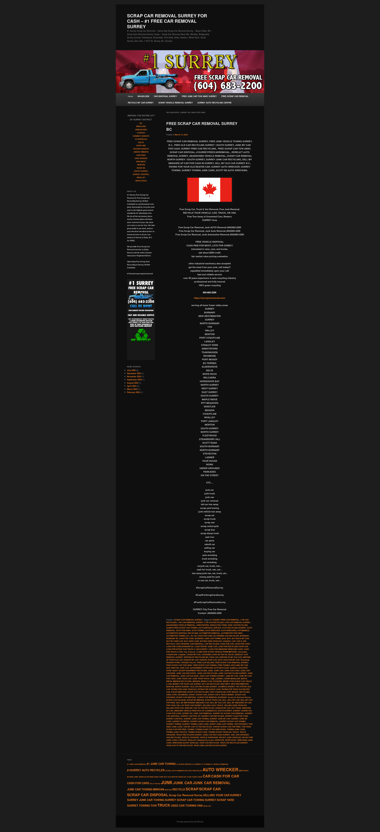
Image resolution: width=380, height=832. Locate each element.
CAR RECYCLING (211, 643)
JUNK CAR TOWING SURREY (212, 676)
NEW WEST (225, 684)
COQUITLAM (171, 654)
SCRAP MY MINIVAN (195, 700)
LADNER (219, 678)
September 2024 (134, 379)
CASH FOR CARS (242, 643)
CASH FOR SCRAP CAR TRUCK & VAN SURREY (187, 649)
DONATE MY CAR (191, 659)
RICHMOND (183, 694)
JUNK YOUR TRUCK (201, 678)
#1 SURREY (196, 764)
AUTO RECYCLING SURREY (234, 627)
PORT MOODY (232, 692)
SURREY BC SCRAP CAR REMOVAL (228, 713)
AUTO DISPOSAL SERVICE (209, 627)
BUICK (246, 770)
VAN (233, 734)
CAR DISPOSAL (197, 643)
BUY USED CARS (191, 641)
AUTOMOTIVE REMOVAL (209, 633)
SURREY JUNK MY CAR (220, 718)
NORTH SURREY (182, 686)
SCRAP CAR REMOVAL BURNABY (212, 697)
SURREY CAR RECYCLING (212, 716)
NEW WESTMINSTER (240, 684)
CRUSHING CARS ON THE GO (214, 654)
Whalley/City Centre (205, 740)
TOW (154, 805)
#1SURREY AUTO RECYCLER (146, 770)
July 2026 (131, 370)
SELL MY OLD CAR (218, 702)
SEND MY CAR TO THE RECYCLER (199, 708)
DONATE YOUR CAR (208, 659)
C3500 (199, 777)
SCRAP (192, 694)
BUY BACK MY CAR (240, 638)
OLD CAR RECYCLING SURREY (203, 686)
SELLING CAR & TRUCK (213, 705)
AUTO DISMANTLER (179, 770)
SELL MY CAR (234, 700)
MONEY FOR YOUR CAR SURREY (187, 684)
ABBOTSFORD (202, 625)
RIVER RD (141, 168)
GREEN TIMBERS (141, 152)
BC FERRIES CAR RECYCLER (226, 635)
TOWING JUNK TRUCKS (176, 732)
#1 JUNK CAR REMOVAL (136, 764)
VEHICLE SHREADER (209, 737)
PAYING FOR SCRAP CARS (209, 689)
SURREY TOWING (173, 724)
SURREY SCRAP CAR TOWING (232, 721)
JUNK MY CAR (231, 676)
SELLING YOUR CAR (175, 708)
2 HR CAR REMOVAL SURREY (237, 622)
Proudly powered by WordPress (190, 821)
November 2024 (134, 376)
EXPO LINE (141, 146)
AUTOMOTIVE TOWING (176, 635)
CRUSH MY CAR (194, 654)
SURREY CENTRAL (174, 718)
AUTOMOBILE (243, 630)
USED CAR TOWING (183, 805)
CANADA (227, 641)
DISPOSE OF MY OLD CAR (230, 657)
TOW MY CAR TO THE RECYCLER (197, 726)
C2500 (194, 777)
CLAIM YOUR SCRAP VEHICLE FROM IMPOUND (216, 651)
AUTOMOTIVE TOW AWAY (232, 633)
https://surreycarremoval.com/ (209, 298)
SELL (224, 700)
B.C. (188, 635)
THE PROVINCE (241, 724)
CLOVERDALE (141, 139)
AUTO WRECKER (212, 630)
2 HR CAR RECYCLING (214, 622)
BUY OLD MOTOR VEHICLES (175, 777)
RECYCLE (178, 789)
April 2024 (131, 386)
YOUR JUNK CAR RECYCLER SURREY (210, 745)
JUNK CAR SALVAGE (189, 676)
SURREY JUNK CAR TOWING (196, 718)
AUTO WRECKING (228, 630)
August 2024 (132, 382)
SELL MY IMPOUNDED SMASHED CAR (192, 702)
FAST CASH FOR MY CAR (229, 659)
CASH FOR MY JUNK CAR (206, 646)
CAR (234, 641)
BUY (229, 638)
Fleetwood (244, 659)
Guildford (234, 667)
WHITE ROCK (230, 740)
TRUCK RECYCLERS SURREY (189, 734)
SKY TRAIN (236, 708)
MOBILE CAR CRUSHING (211, 681)
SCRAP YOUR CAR (213, 700)
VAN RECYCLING (173, 737)
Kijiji (212, 678)
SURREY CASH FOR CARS (236, 716)
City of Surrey (189, 651)
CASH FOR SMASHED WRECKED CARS (226, 649)
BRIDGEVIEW (141, 130)
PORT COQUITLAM (218, 692)
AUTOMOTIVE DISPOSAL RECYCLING (182, 633)
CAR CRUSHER (182, 643)
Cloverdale (242, 651)
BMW (241, 770)
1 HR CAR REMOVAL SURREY (190, 622)
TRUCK (235, 732)
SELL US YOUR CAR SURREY (189, 705)
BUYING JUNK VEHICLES (137, 777)
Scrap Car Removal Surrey (239, 697)
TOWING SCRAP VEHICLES (220, 732)
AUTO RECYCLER (195, 770)
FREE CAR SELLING (205, 662)
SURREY (236, 710)
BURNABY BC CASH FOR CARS (180, 638)
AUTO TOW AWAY (183, 630)
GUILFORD (243, 667)
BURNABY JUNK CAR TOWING (208, 638)
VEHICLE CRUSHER (190, 737)
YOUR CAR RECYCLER (209, 742)
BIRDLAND (141, 126)
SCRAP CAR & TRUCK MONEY (221, 694)
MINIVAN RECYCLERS (182, 681)
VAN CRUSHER (242, 734)
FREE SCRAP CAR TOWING (205, 665)
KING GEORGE (141, 158)
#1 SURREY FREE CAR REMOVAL (224, 619)
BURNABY (244, 635)
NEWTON (170, 686)
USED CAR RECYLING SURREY (216, 734)
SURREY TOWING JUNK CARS (195, 724)
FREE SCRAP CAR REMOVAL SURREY (231, 662)
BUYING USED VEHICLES (211, 641)
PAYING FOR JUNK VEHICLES (184, 689)
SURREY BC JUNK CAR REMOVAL (197, 713)
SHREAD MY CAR (223, 708)
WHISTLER (219, 740)
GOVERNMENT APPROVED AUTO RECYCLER (209, 667)
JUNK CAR (218, 670)
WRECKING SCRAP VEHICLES (185, 742)
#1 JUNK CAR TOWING (161, 764)
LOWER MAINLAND (232, 678)
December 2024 (134, 373)
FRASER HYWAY (173, 662)
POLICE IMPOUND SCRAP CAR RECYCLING (190, 692)
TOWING (190, 729)
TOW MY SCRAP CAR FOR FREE (227, 726)
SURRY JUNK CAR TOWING (221, 724)
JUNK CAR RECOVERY (186, 673)
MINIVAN (158, 789)
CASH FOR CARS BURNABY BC (180, 646)
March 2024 (132, 389)
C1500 (189, 777)
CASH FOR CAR (227, 643)
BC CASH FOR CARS (203, 635)
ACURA (168, 770)
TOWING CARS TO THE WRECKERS (210, 729)
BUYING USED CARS (155, 777)
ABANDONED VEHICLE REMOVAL (180, 625)
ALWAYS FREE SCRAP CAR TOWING (182, 627)
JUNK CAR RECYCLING (207, 673)
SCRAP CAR (201, 694)
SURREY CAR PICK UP (190, 716)
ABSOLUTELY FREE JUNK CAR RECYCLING (229, 625)
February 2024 (133, 392)
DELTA (231, 654)
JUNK (210, 670)
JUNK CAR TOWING (139, 789)
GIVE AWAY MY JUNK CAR (177, 667)
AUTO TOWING (198, 630)
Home (130, 96)
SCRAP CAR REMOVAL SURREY (188, 619)
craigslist (182, 654)
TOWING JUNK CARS (236, 729)
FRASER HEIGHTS (141, 149)
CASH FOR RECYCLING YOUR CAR (233, 646)
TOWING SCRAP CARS (197, 732)
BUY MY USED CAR (174, 641)
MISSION (196, 681)
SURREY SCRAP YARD (219, 800)
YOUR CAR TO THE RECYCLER (179, 745)
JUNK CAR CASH (231, 670)
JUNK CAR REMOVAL (212, 782)
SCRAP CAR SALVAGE (176, 700)
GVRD (168, 670)
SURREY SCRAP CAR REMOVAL (204, 721)
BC (192, 635)
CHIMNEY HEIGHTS (141, 136)
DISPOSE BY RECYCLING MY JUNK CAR (201, 657)
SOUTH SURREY (225, 710)
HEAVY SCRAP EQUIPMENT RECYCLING (189, 670)
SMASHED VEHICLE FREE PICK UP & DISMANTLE (195, 710)
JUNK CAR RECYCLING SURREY (232, 673)
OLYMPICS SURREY (226, 686)
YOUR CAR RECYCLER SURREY (234, 742)
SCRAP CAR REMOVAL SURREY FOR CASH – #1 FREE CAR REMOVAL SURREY (167, 21)
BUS (224, 638)
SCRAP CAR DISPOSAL (186, 697)
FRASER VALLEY (188, 662)
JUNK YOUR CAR (183, 678)
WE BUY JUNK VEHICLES (230, 737)
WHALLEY (192, 740)
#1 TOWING (206, 764)
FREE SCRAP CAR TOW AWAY (179, 665)
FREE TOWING (224, 665)
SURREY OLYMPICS (180, 721)
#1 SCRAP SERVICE (184, 764)
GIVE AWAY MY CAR (239, 665)
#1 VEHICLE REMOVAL (220, 764)
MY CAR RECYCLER (211, 684)
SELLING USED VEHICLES (235, 705)
